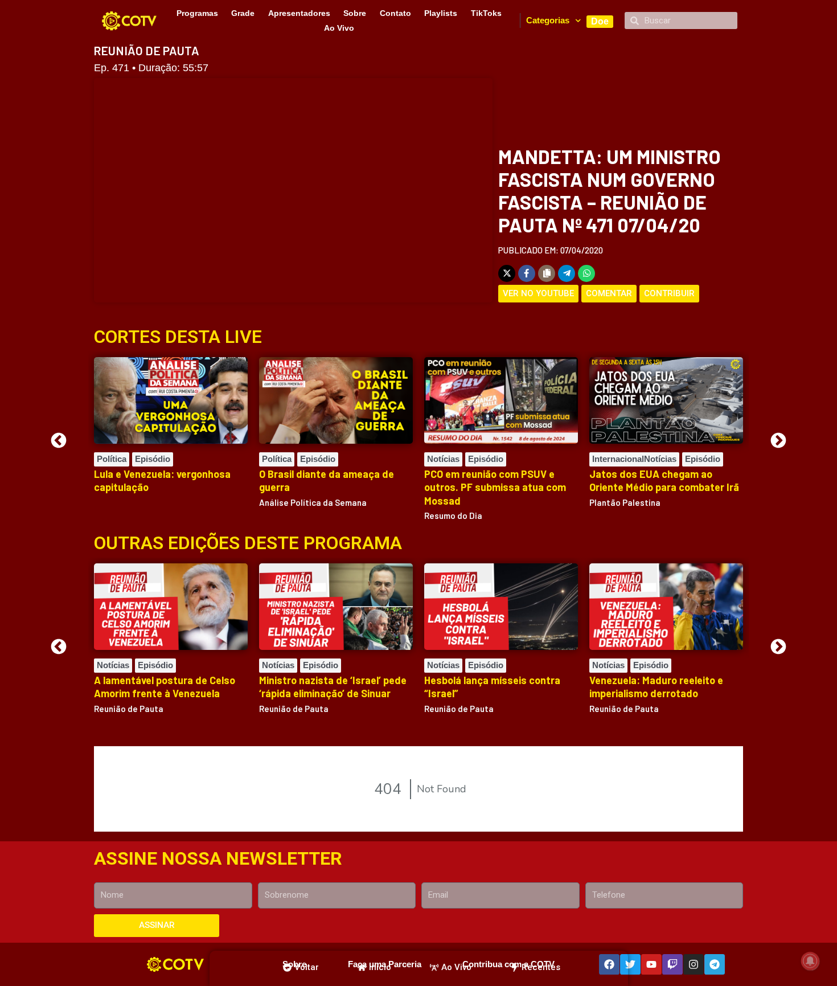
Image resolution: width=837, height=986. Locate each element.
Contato (395, 13)
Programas (197, 13)
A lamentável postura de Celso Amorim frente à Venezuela (164, 686)
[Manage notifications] (810, 961)
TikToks (486, 13)
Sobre (354, 13)
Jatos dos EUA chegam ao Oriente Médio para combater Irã (664, 480)
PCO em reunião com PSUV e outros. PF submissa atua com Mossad (495, 487)
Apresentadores (299, 13)
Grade (243, 13)
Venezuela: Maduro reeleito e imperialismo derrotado (656, 686)
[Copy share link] (546, 273)
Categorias (547, 20)
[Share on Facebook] (526, 273)
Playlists (440, 13)
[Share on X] (506, 273)
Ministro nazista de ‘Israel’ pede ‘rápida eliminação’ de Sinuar (333, 686)
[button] (58, 440)
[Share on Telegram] (566, 273)
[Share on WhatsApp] (586, 273)
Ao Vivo (339, 27)
